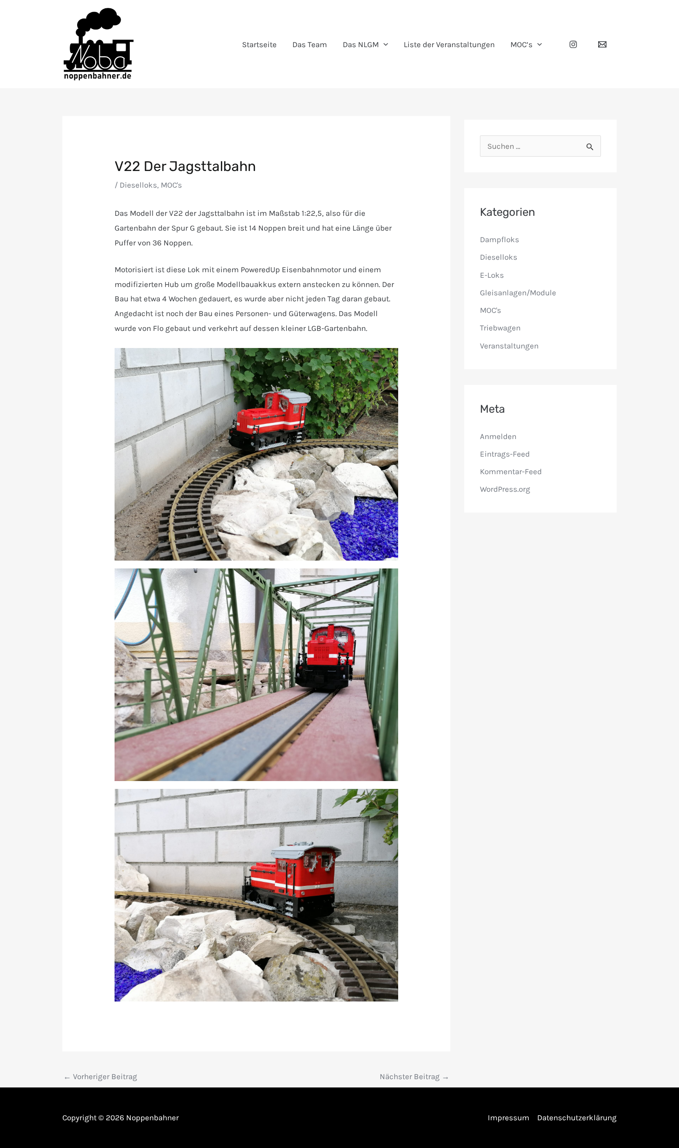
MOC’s (521, 44)
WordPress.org (505, 489)
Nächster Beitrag (414, 1076)
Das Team (309, 44)
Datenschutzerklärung (577, 1117)
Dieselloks (138, 184)
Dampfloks (499, 239)
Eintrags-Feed (505, 453)
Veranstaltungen (509, 345)
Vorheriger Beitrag (100, 1076)
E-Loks (492, 275)
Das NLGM (361, 44)
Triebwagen (500, 327)
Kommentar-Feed (511, 471)
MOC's (171, 184)
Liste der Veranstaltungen (449, 44)
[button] (383, 44)
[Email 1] (602, 44)
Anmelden (498, 436)
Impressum (508, 1117)
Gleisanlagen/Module (518, 292)
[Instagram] (573, 44)
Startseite (259, 44)
